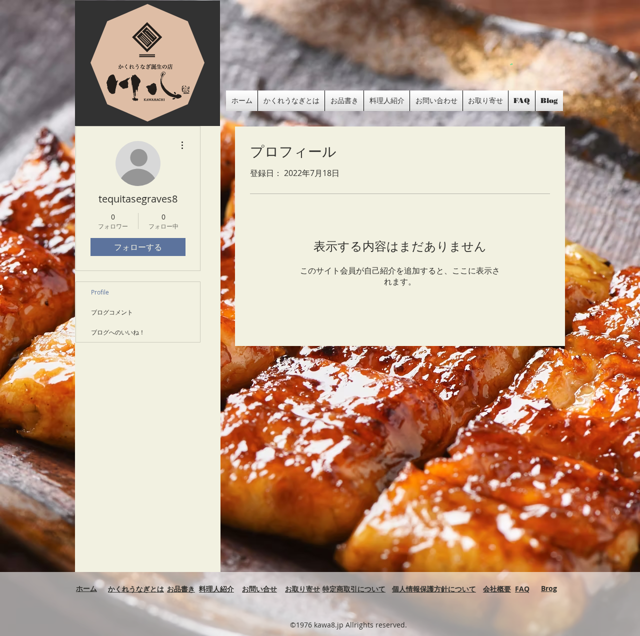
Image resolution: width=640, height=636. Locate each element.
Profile (100, 292)
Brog (549, 588)
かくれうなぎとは (136, 589)
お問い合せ (259, 589)
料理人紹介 (216, 589)
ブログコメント (112, 312)
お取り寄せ (302, 589)
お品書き (181, 589)
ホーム (86, 588)
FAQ (522, 589)
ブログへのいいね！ (118, 332)
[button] (511, 64)
